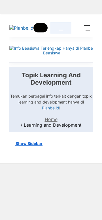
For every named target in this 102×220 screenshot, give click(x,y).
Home (51, 119)
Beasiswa (51, 52)
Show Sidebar (28, 143)
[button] (40, 27)
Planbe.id (50, 107)
